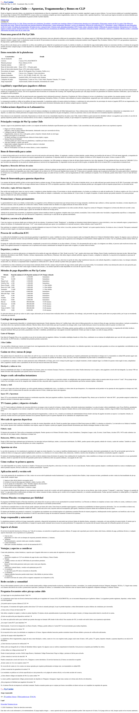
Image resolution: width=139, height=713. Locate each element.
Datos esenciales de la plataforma (33, 23)
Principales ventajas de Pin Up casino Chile (113, 23)
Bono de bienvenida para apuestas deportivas (28, 25)
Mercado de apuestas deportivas (109, 27)
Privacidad (4, 704)
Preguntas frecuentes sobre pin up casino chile (15, 30)
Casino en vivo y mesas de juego (39, 27)
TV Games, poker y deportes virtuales (86, 27)
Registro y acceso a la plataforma (75, 25)
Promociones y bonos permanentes (53, 25)
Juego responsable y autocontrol (76, 28)
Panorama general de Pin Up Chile (11, 23)
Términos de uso (12, 704)
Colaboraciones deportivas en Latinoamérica (85, 23)
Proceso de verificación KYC (94, 25)
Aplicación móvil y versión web (27, 28)
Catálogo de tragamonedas (20, 27)
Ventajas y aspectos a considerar (109, 28)
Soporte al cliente (92, 28)
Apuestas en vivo (126, 27)
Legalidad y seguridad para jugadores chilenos (57, 23)
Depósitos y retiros (111, 25)
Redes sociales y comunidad (129, 28)
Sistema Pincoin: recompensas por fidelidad (51, 28)
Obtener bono (5, 20)
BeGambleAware (23, 697)
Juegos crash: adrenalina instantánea (62, 27)
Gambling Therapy (10, 697)
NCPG (33, 697)
